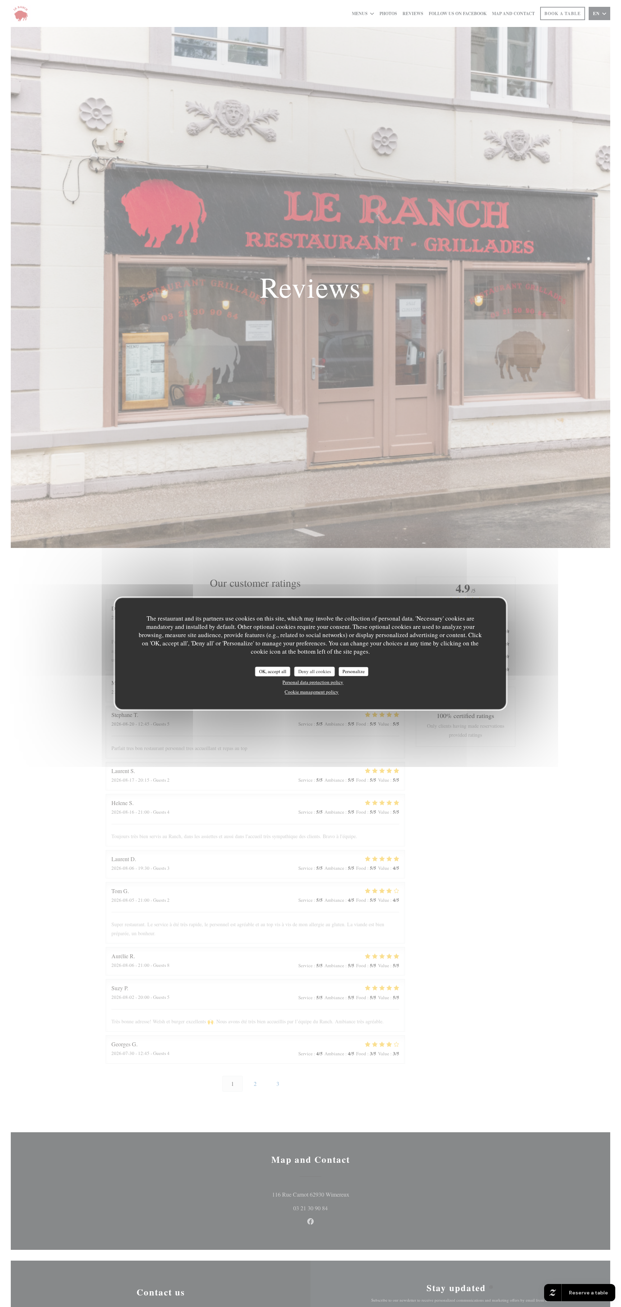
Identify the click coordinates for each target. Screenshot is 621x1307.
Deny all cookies (314, 671)
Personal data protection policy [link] (312, 682)
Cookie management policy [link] (312, 692)
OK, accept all (272, 671)
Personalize (353, 671)
